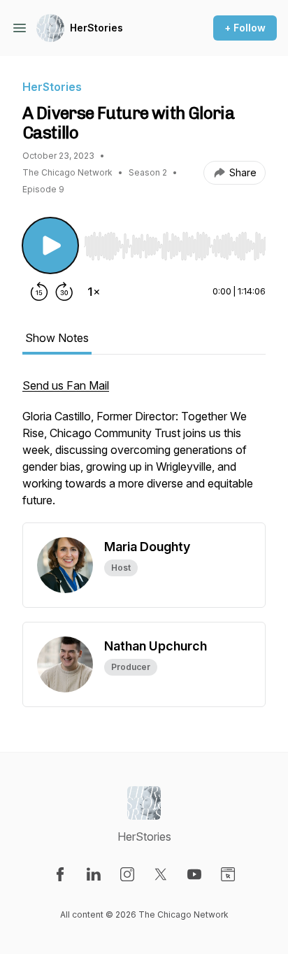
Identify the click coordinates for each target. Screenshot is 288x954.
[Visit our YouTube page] (194, 874)
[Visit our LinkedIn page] (94, 874)
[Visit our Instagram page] (127, 874)
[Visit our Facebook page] (60, 874)
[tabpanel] (144, 449)
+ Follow (245, 28)
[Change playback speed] (94, 291)
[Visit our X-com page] (161, 874)
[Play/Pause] (50, 245)
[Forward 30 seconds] (64, 291)
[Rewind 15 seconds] (39, 291)
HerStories (96, 28)
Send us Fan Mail (65, 385)
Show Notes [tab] (57, 338)
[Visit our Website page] (228, 874)
